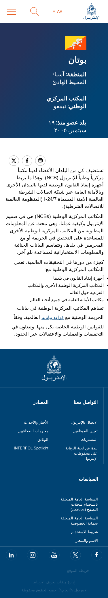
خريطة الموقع (78, 570)
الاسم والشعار (87, 540)
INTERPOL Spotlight (31, 448)
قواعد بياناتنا (52, 317)
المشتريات (89, 439)
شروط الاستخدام (84, 532)
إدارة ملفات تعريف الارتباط (54, 582)
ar (59, 11)
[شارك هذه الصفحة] (27, 160)
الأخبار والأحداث (36, 422)
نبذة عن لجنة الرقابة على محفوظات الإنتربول (82, 453)
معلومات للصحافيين (33, 431)
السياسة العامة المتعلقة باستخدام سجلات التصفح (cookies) (79, 504)
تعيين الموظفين (85, 431)
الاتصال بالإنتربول (84, 422)
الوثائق (42, 439)
